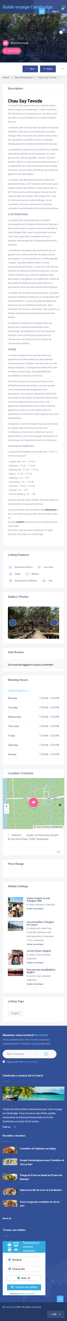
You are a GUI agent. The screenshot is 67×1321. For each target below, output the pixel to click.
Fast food (48, 567)
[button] (54, 623)
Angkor (15, 1013)
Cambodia (10, 1307)
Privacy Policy (30, 1061)
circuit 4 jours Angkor (39, 951)
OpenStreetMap (43, 827)
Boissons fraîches (24, 567)
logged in (27, 664)
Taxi (50, 581)
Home (6, 77)
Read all (7, 1218)
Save (31, 69)
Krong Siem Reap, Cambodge (42, 905)
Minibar (35, 574)
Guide (17, 574)
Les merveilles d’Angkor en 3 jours (40, 923)
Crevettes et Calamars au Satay (38, 1148)
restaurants (50, 509)
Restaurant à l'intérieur (26, 581)
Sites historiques (24, 77)
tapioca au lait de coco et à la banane (41, 1190)
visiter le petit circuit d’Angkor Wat (38, 899)
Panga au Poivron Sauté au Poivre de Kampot (41, 1177)
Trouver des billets (26, 1287)
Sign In (55, 11)
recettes (20, 522)
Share (49, 69)
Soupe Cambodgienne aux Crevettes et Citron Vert (42, 1162)
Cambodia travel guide (27, 1294)
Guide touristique (35, 908)
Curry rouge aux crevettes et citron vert (40, 1204)
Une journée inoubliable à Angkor (41, 971)
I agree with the (22, 1061)
